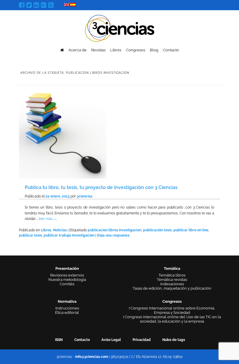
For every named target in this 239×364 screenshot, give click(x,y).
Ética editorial (67, 312)
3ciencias (84, 196)
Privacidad (142, 340)
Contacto (171, 50)
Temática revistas (172, 279)
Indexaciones (172, 284)
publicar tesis (30, 235)
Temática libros (172, 275)
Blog (154, 50)
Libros (115, 50)
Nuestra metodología (67, 279)
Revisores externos (67, 275)
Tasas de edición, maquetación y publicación (172, 288)
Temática (172, 268)
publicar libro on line (190, 230)
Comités (67, 284)
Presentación (67, 268)
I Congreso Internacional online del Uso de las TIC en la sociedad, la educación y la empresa (172, 319)
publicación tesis (157, 230)
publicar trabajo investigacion (69, 235)
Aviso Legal (111, 340)
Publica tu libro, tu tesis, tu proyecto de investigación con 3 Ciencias (101, 187)
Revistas (98, 50)
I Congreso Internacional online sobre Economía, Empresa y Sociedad (172, 310)
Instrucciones (67, 308)
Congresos (135, 50)
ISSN (59, 340)
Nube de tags (173, 340)
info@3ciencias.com (91, 357)
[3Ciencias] (119, 27)
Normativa (67, 301)
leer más (48, 219)
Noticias (60, 230)
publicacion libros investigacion (114, 230)
